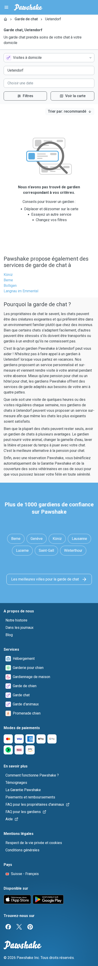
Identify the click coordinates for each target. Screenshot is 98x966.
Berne (8, 280)
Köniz (8, 274)
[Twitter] (19, 926)
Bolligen (10, 285)
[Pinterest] (30, 926)
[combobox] (49, 57)
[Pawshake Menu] (6, 7)
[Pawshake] (28, 7)
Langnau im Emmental (21, 291)
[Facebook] (8, 926)
